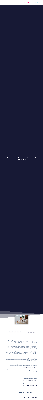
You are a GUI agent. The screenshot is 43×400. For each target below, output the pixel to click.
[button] (21, 332)
